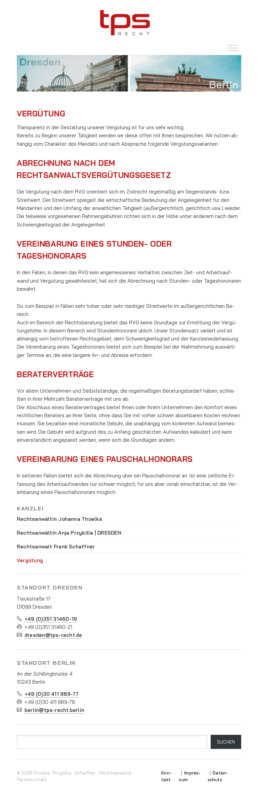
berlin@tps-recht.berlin (54, 710)
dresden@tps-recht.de (53, 635)
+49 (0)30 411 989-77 (52, 694)
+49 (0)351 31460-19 (51, 619)
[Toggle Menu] (232, 48)
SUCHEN (226, 742)
